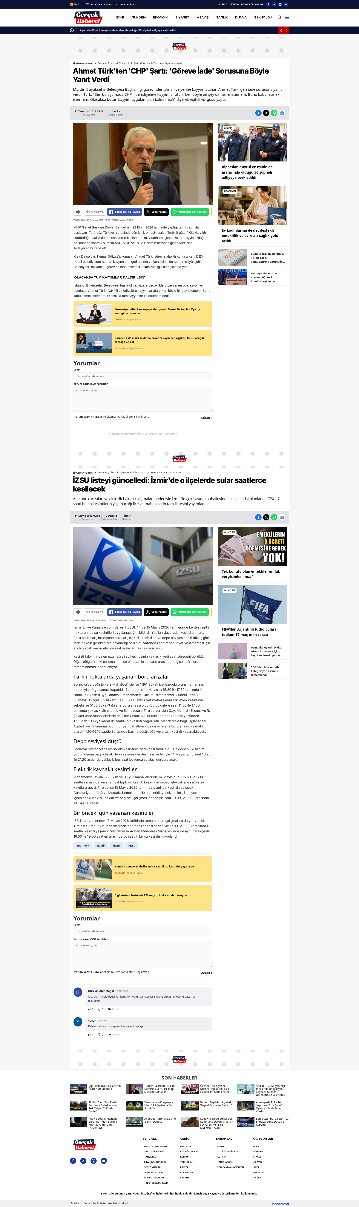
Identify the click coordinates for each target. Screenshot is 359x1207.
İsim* (77, 369)
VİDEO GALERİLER (101, 5)
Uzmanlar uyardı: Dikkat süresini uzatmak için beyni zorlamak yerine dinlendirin (267, 651)
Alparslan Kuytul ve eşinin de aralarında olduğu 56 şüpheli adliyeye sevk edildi (124, 30)
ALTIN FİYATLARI (153, 1172)
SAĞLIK (257, 1178)
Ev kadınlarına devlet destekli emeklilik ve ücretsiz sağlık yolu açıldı (250, 235)
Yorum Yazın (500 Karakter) (91, 383)
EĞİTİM (184, 1157)
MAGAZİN (185, 1146)
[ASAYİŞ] (252, 142)
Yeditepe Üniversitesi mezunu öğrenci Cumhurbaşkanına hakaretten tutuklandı (265, 277)
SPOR (256, 1167)
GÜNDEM (258, 1151)
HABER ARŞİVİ (225, 1162)
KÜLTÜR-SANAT (189, 1151)
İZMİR (256, 1146)
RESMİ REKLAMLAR (252, 4)
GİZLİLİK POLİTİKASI (228, 1151)
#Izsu (131, 845)
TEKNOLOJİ (186, 1162)
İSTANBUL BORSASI (155, 1162)
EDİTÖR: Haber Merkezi (121, 620)
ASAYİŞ (257, 1162)
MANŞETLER (150, 1157)
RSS (76, 1203)
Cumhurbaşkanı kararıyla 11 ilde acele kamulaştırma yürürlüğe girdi (267, 258)
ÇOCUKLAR (186, 1172)
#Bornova (82, 845)
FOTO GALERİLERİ (154, 1151)
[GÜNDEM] (252, 546)
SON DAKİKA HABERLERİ (230, 1167)
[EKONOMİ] (252, 205)
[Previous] (281, 30)
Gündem (102, 63)
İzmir (127, 515)
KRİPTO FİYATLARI (154, 1178)
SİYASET (258, 1157)
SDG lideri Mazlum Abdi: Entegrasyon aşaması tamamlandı (266, 671)
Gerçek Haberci (84, 63)
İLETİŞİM (234, 4)
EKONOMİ (258, 1172)
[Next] (286, 30)
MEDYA (184, 1167)
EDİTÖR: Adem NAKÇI (123, 220)
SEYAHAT (185, 1178)
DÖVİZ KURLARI (152, 1167)
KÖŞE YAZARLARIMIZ (156, 1146)
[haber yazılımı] (280, 1203)
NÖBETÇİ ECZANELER (156, 1183)
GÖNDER (206, 418)
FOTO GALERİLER (125, 5)
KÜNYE (223, 4)
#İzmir (100, 845)
